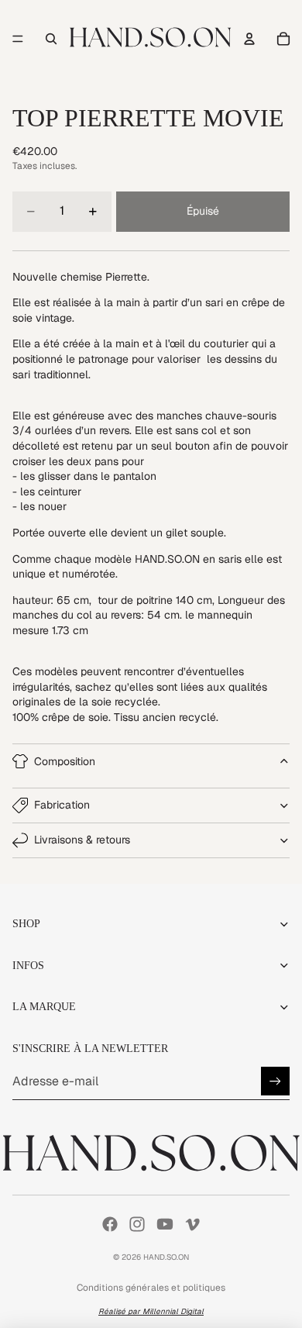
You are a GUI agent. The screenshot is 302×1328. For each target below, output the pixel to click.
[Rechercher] (51, 39)
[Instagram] (137, 1224)
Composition (64, 761)
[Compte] (249, 39)
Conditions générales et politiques (151, 1287)
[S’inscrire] (275, 1081)
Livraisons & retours (82, 840)
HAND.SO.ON (166, 1257)
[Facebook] (110, 1224)
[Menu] (18, 39)
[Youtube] (165, 1224)
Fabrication (62, 805)
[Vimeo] (192, 1224)
